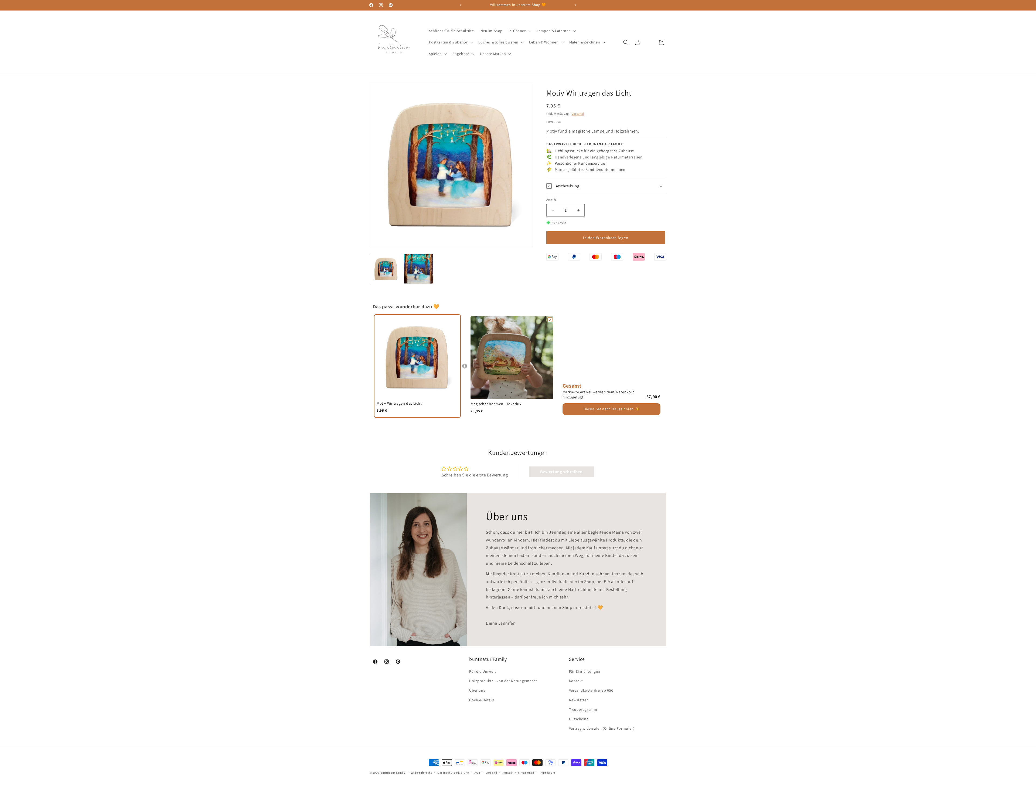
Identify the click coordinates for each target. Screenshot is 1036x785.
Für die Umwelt (482, 671)
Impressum (547, 772)
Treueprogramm (583, 709)
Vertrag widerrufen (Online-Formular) (602, 728)
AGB (477, 772)
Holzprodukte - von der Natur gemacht (503, 680)
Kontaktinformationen (518, 772)
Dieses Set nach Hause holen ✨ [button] (611, 409)
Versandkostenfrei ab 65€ (591, 690)
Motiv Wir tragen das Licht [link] (399, 403)
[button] (519, 30)
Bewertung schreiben (561, 472)
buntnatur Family (393, 772)
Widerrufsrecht (421, 772)
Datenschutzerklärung (453, 772)
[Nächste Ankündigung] (575, 5)
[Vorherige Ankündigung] (460, 5)
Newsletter (578, 700)
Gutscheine (579, 718)
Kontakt (576, 680)
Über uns (477, 690)
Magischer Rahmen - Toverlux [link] (496, 403)
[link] (417, 357)
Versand (578, 113)
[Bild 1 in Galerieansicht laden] (386, 269)
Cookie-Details (482, 700)
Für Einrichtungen (584, 671)
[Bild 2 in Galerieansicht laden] (419, 269)
